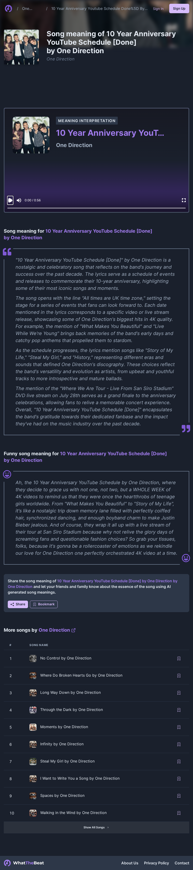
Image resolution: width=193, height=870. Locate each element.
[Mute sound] (19, 200)
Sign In (158, 9)
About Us (129, 863)
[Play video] (10, 200)
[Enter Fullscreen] (184, 200)
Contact (182, 863)
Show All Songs (94, 827)
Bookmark (46, 604)
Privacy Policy (156, 863)
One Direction (30, 8)
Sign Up (179, 8)
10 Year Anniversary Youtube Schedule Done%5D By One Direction (98, 8)
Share (20, 604)
